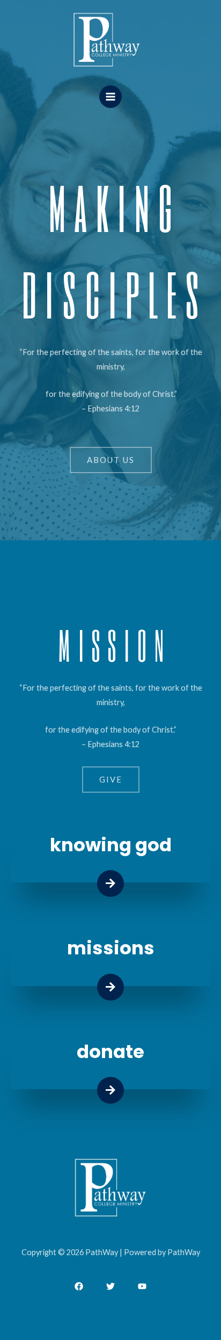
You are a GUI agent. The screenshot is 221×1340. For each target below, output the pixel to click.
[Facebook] (79, 1286)
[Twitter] (110, 1286)
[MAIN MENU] (110, 96)
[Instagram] (142, 1286)
